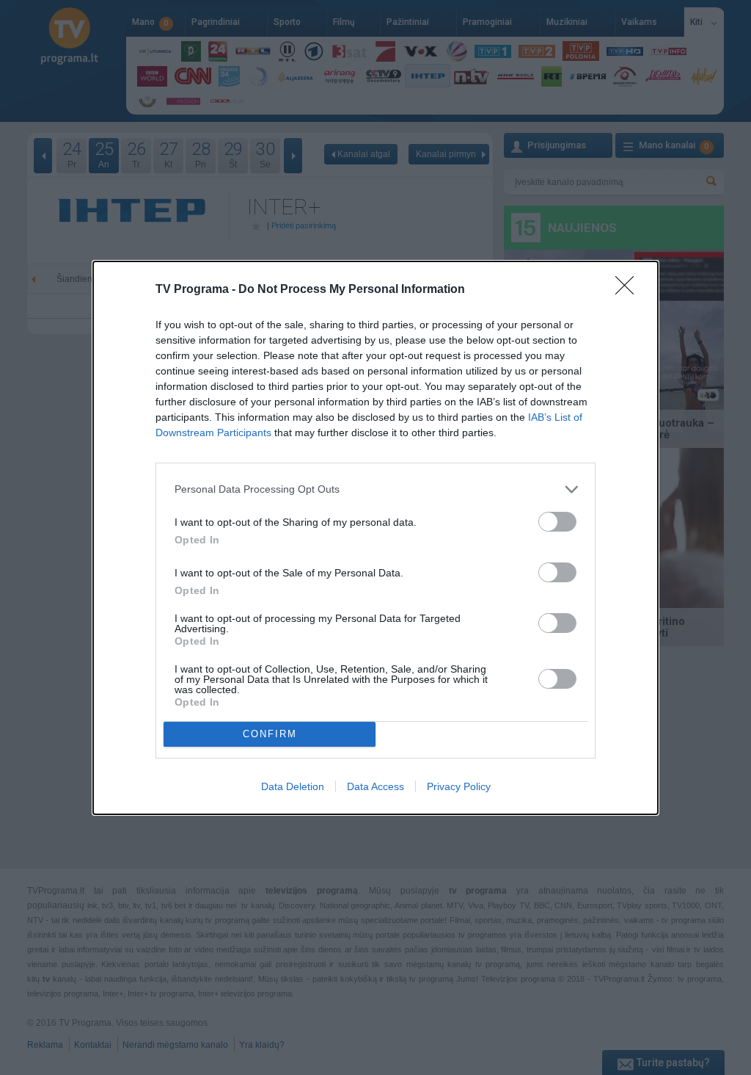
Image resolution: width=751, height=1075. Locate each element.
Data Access (375, 786)
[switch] (557, 522)
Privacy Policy (459, 786)
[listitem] (375, 489)
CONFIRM (270, 733)
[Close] (629, 290)
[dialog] (375, 537)
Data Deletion (292, 786)
